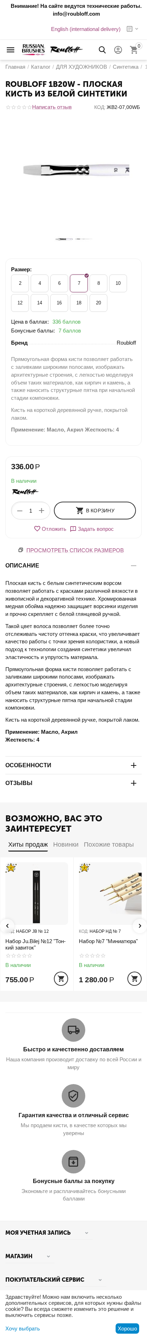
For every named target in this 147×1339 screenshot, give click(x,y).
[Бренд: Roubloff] (25, 491)
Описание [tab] (22, 566)
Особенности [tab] (28, 765)
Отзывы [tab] (18, 783)
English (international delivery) (86, 29)
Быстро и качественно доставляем (73, 1049)
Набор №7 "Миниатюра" (108, 941)
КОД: (100, 107)
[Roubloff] (52, 49)
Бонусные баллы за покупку (74, 1181)
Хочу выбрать (22, 1328)
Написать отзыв (52, 107)
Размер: (21, 269)
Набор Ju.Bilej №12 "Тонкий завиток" (35, 944)
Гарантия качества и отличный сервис (74, 1115)
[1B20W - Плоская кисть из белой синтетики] (73, 170)
